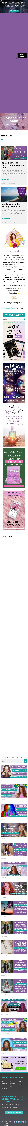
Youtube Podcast (21, 124)
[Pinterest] (17, 1122)
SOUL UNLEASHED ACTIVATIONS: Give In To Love (13, 165)
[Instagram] (23, 1122)
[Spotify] (21, 1122)
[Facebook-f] (25, 1122)
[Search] (24, 319)
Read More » (6, 180)
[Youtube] (19, 1122)
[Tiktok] (14, 1122)
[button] (16, 58)
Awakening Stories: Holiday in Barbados (12, 205)
